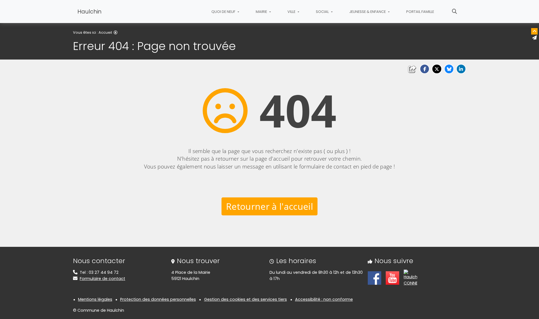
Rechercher (454, 11)
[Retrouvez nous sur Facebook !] (374, 277)
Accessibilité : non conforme (324, 299)
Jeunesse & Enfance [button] (368, 11)
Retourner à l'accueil (269, 206)
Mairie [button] (262, 11)
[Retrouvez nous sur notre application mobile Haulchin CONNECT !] (410, 277)
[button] (425, 69)
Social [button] (323, 11)
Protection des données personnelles (158, 299)
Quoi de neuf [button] (223, 11)
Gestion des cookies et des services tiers (245, 299)
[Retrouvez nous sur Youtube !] (392, 277)
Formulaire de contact (102, 278)
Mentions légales (95, 299)
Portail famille (420, 11)
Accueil (105, 32)
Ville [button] (291, 11)
